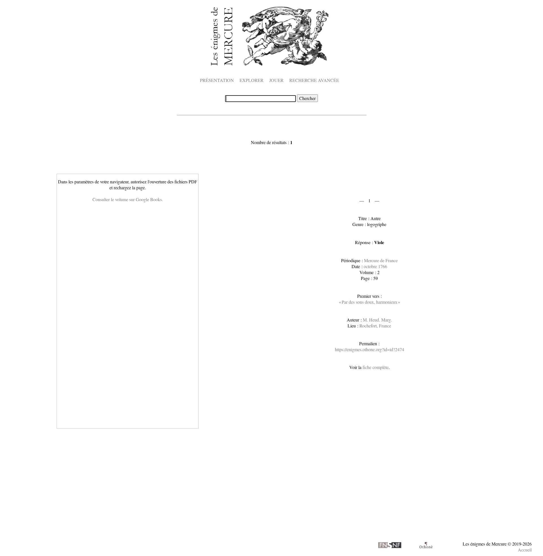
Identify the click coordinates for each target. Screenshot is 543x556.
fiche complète (376, 367)
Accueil (525, 550)
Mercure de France (381, 260)
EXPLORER (252, 80)
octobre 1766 (375, 266)
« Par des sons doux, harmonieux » (369, 302)
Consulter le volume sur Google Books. (127, 199)
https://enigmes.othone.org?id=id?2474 (369, 349)
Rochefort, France (375, 326)
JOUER (276, 80)
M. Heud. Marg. (377, 320)
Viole (379, 242)
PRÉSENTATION (217, 80)
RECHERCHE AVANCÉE (314, 80)
